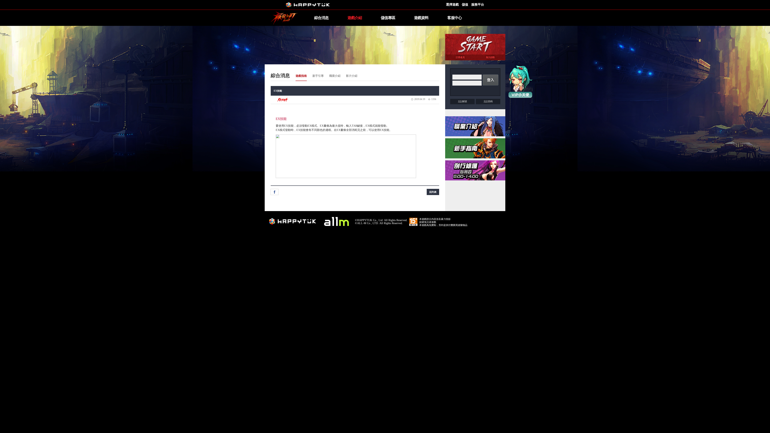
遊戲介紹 (355, 18)
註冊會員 (460, 57)
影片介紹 (351, 75)
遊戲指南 (301, 75)
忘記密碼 (488, 101)
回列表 (433, 192)
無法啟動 (490, 57)
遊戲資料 (421, 18)
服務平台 (477, 4)
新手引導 (318, 75)
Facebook (275, 192)
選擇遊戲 (452, 4)
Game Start (475, 44)
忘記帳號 (462, 101)
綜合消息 (321, 18)
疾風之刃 (285, 18)
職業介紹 (334, 75)
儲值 (465, 4)
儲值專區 (388, 18)
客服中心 (454, 18)
